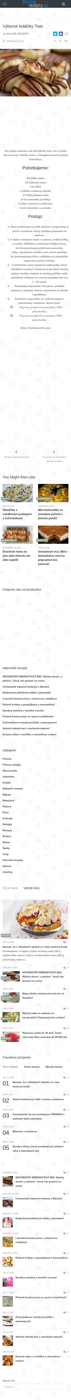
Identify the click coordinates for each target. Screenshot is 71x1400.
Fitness (7, 758)
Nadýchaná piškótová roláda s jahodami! (27, 692)
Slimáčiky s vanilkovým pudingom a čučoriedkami (17, 514)
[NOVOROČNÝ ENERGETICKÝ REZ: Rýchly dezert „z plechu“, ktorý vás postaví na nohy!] (11, 976)
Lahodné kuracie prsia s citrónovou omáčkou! (30, 698)
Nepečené (8, 800)
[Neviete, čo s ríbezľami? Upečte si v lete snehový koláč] (35, 919)
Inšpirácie (8, 776)
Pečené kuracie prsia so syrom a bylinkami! (28, 716)
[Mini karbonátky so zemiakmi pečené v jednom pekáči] (53, 493)
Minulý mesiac (54, 1066)
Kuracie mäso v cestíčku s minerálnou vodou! (30, 734)
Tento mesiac (32, 1066)
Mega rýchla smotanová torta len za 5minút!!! (43, 995)
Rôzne (6, 842)
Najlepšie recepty (13, 788)
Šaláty (6, 848)
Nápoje (7, 794)
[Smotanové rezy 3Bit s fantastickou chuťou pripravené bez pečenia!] (53, 535)
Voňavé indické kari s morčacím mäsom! (26, 728)
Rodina (7, 836)
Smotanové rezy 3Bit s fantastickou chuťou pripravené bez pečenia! (52, 558)
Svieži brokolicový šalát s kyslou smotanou (33, 1099)
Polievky (8, 818)
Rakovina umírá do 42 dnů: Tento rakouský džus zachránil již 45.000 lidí (44, 1035)
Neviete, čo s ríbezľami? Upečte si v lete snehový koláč (35, 946)
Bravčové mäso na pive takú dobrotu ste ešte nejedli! (16, 555)
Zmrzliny (8, 872)
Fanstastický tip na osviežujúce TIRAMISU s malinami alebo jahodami (33, 1116)
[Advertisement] (35, 123)
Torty (6, 854)
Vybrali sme (31, 888)
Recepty (23, 33)
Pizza (6, 812)
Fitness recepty (12, 764)
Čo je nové (10, 888)
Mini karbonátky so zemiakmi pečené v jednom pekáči (50, 514)
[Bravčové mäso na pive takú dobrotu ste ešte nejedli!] (18, 535)
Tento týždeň (10, 1066)
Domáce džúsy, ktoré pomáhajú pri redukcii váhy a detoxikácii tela (33, 1148)
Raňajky (7, 824)
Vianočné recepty (13, 860)
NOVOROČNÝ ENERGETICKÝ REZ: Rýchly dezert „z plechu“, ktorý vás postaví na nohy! (43, 976)
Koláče (11, 33)
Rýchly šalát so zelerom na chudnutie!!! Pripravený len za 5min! (43, 1015)
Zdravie (7, 866)
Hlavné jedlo (10, 770)
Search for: (9, 1380)
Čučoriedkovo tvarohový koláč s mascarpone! (30, 722)
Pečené (7, 806)
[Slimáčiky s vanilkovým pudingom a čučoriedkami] (18, 493)
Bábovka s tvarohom (20, 1131)
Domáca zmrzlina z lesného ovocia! (23, 710)
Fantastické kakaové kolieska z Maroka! (26, 686)
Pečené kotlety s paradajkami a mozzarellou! (29, 704)
